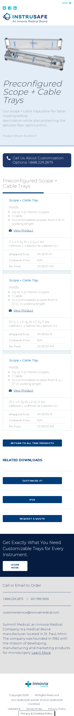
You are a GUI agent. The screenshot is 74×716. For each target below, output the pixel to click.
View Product (23, 230)
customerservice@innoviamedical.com (31, 612)
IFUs (32, 499)
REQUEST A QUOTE (32, 518)
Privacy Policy (57, 708)
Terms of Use (34, 708)
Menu (65, 3)
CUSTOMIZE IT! (32, 480)
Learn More (15, 566)
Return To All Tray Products (32, 443)
